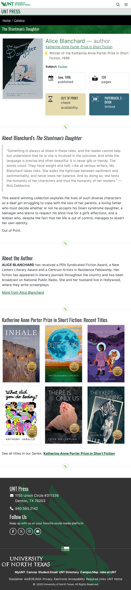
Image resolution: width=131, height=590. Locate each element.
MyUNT (20, 572)
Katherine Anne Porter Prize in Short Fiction (79, 47)
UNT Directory (69, 572)
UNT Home (114, 579)
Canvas (32, 572)
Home (7, 20)
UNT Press (10, 11)
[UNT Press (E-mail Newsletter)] (37, 531)
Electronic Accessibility (69, 579)
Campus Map (89, 572)
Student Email (48, 572)
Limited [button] (110, 107)
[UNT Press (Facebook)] (13, 531)
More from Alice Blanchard (23, 292)
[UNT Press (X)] (21, 531)
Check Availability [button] (69, 105)
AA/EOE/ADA (32, 579)
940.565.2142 (26, 508)
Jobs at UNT (108, 572)
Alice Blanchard (65, 41)
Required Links (96, 579)
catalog (19, 20)
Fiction (62, 66)
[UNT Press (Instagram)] (29, 531)
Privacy (48, 579)
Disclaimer (16, 579)
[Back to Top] (65, 127)
